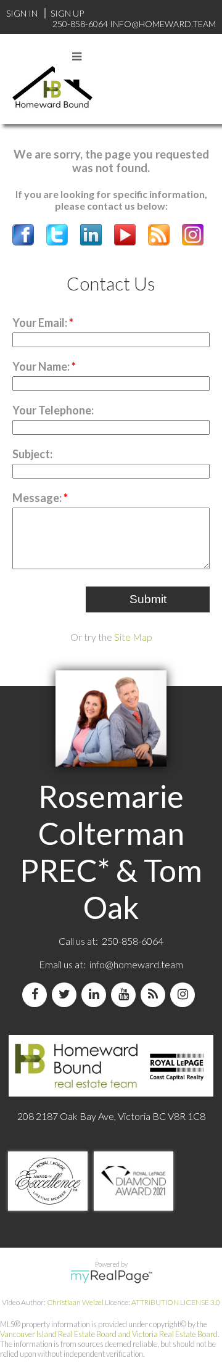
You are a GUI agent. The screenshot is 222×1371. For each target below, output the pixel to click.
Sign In (22, 13)
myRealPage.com (111, 1276)
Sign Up (67, 13)
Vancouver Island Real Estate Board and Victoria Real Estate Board (109, 1334)
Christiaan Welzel (75, 1302)
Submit (148, 599)
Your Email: (40, 322)
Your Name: (42, 366)
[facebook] (37, 994)
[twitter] (66, 994)
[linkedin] (96, 994)
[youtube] (126, 994)
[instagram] (185, 994)
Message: (38, 497)
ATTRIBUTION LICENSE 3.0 (175, 1302)
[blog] (155, 994)
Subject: (32, 454)
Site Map (133, 637)
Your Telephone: (53, 410)
